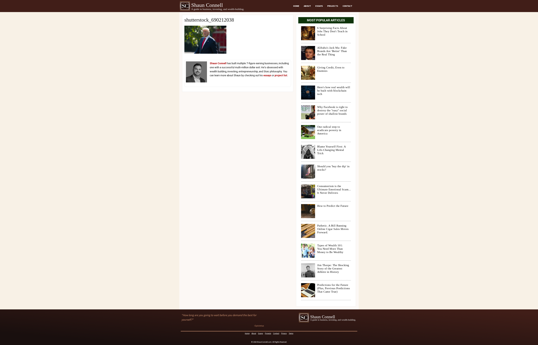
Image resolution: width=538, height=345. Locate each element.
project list (281, 75)
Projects (332, 5)
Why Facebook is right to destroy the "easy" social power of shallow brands (332, 110)
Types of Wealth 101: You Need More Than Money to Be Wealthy (330, 249)
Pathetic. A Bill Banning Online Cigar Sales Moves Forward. (333, 229)
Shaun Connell (218, 63)
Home (296, 5)
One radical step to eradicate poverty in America (329, 130)
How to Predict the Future (332, 205)
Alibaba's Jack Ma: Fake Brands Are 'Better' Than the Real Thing (332, 51)
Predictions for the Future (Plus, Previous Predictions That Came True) (333, 288)
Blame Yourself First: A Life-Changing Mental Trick (331, 150)
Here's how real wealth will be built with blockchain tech (333, 90)
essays (267, 75)
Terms (291, 333)
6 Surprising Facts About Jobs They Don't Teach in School (332, 31)
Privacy (284, 333)
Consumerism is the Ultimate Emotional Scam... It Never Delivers (334, 189)
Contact (347, 5)
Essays (319, 5)
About (307, 5)
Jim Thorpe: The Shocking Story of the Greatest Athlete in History (333, 268)
